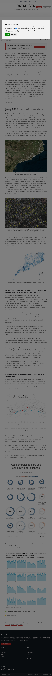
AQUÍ (16, 28)
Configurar (13, 34)
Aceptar (7, 34)
